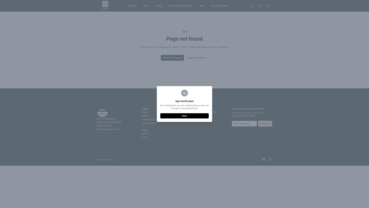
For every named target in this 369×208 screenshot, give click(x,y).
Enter (184, 116)
